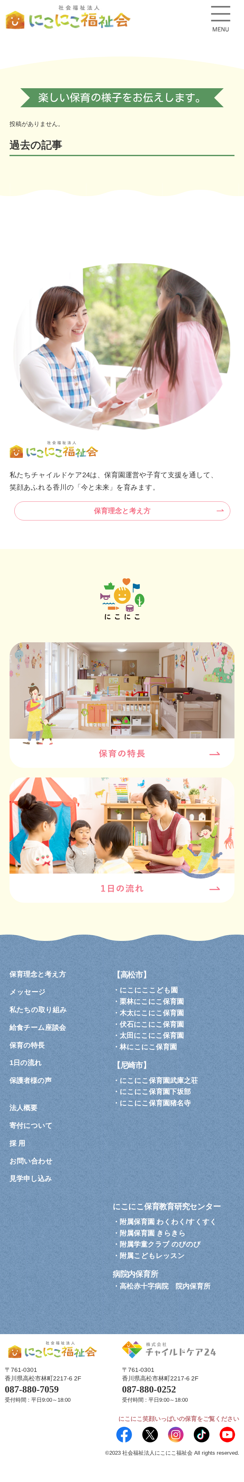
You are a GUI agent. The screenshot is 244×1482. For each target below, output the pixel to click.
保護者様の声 (31, 1080)
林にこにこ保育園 (148, 1047)
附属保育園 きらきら (153, 1233)
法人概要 (23, 1108)
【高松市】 (132, 974)
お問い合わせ (31, 1161)
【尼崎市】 (132, 1065)
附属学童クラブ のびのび (160, 1244)
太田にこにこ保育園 (152, 1035)
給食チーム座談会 (38, 1027)
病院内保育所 (135, 1274)
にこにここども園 (149, 990)
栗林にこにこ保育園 (152, 1001)
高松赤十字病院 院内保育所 (165, 1286)
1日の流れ (26, 1063)
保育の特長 (27, 1045)
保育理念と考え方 (122, 511)
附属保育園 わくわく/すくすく (168, 1222)
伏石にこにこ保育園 (152, 1024)
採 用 (17, 1143)
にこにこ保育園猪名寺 (155, 1103)
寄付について (31, 1125)
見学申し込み (31, 1178)
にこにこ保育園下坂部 (155, 1091)
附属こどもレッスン (152, 1256)
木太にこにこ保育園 (152, 1013)
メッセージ (28, 992)
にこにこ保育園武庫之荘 (159, 1080)
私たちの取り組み (38, 1010)
